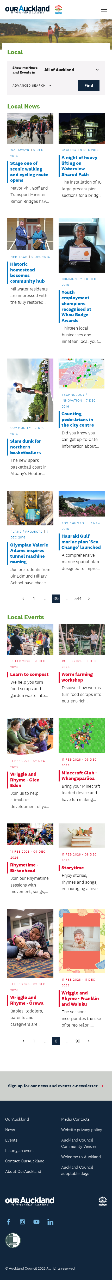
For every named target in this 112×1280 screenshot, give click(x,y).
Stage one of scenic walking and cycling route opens (29, 172)
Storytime (72, 868)
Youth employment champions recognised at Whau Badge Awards (76, 306)
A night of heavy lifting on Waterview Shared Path (79, 166)
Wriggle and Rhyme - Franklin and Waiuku (80, 998)
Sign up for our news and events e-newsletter (53, 1086)
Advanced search (29, 85)
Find (88, 85)
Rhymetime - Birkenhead (24, 867)
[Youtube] (36, 1222)
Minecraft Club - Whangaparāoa (79, 775)
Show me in (25, 70)
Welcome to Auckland (81, 1157)
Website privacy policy (81, 1129)
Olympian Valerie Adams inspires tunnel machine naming (29, 553)
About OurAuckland (23, 1171)
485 (56, 598)
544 (78, 598)
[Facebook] (8, 1222)
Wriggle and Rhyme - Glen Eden (25, 780)
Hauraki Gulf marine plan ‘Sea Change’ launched (81, 541)
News (10, 1129)
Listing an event (19, 1150)
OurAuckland (17, 1119)
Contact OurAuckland (25, 1161)
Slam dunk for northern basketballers (25, 447)
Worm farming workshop (77, 677)
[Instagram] (22, 1222)
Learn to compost (29, 674)
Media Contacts (75, 1119)
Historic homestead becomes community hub (27, 273)
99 (78, 1041)
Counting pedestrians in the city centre (77, 419)
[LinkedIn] (50, 1222)
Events (11, 1140)
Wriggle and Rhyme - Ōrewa (26, 1000)
